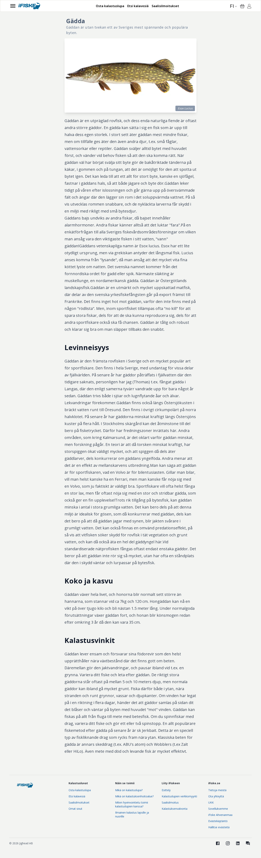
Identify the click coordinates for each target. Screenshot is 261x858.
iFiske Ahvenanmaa (220, 815)
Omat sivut (75, 808)
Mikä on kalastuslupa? (129, 790)
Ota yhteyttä (216, 796)
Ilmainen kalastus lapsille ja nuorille (132, 814)
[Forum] (248, 843)
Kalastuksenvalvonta (174, 808)
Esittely (166, 790)
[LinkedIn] (238, 843)
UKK (211, 802)
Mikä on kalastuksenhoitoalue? (134, 796)
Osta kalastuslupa (80, 790)
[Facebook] (218, 843)
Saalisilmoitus (170, 802)
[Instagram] (228, 843)
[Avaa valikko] (12, 6)
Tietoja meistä (217, 790)
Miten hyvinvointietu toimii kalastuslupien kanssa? (131, 804)
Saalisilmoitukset (79, 802)
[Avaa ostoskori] (242, 6)
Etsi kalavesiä (77, 796)
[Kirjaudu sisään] (249, 7)
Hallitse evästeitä (219, 827)
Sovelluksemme (218, 808)
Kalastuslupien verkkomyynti (179, 796)
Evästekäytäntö (218, 821)
